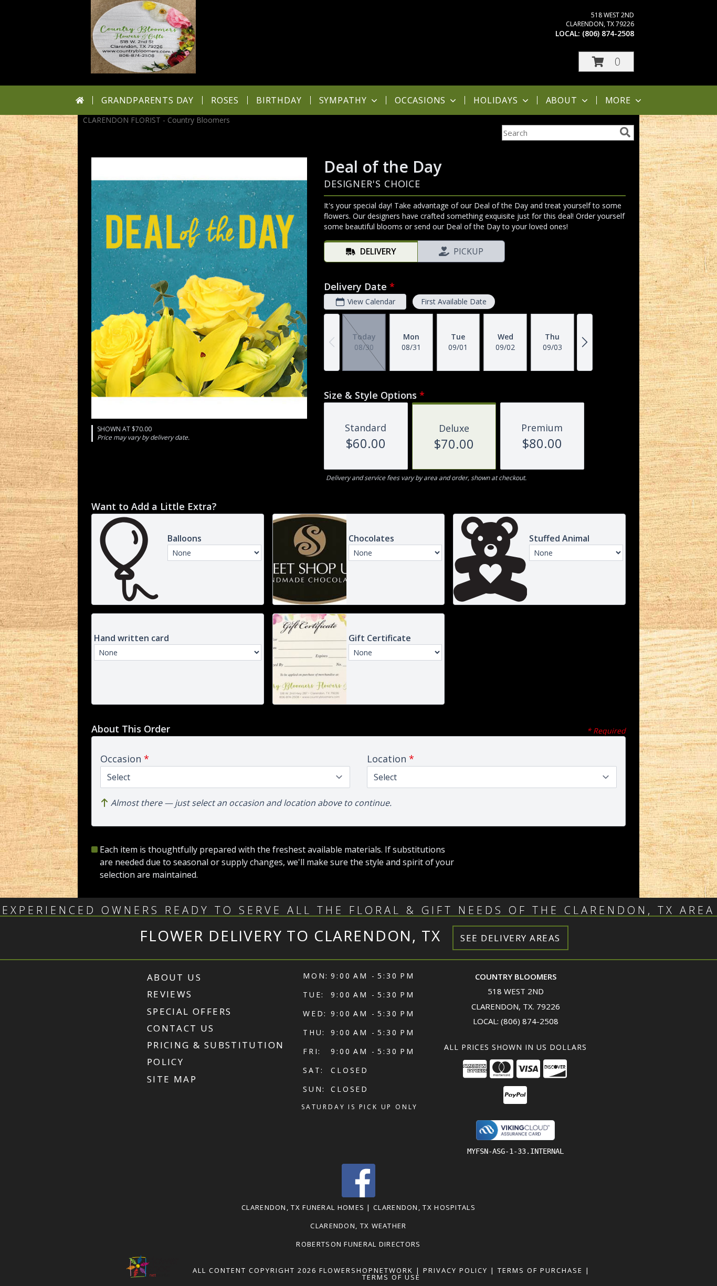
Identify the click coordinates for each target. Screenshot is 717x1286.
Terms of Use (391, 1277)
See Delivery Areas (510, 938)
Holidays (495, 100)
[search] (625, 132)
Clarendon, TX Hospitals (424, 1207)
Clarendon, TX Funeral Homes (302, 1207)
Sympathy (343, 100)
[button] (606, 61)
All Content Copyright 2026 (255, 1270)
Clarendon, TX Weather (358, 1225)
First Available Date (454, 301)
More (618, 100)
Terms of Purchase (540, 1270)
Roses (225, 100)
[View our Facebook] (358, 1194)
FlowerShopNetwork (366, 1270)
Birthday (278, 100)
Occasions (420, 100)
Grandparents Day (147, 100)
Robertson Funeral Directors (358, 1244)
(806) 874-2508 (608, 33)
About (561, 100)
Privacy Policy (455, 1270)
